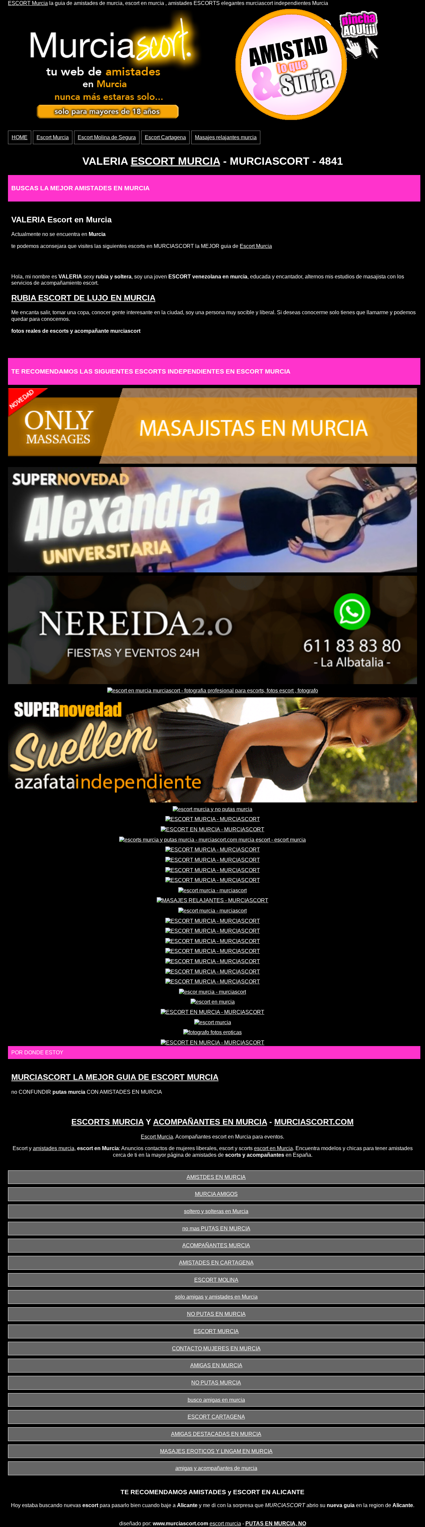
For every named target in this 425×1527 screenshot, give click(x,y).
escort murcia (225, 1523)
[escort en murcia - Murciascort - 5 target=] (213, 1002)
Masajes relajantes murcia (226, 137)
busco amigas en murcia (216, 1400)
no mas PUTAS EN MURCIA (216, 1228)
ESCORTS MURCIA (107, 1121)
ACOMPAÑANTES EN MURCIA (210, 1121)
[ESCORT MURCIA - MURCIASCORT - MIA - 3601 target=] (212, 971)
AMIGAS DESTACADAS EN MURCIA (216, 1434)
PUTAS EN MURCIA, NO (275, 1523)
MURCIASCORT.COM (314, 1121)
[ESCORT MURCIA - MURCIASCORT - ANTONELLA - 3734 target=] (212, 930)
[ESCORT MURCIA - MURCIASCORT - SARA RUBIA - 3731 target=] (212, 941)
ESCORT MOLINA (216, 1280)
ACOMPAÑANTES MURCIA (216, 1245)
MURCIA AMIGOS (216, 1194)
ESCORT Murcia (28, 3)
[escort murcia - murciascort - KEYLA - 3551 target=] (212, 890)
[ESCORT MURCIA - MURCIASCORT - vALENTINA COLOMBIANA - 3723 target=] (212, 849)
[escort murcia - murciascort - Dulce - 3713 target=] (212, 910)
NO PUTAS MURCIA (216, 1382)
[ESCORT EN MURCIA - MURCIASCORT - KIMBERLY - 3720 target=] (212, 1012)
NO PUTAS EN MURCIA (216, 1314)
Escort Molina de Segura (107, 137)
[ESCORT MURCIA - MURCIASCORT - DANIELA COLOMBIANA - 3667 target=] (212, 819)
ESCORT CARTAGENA (216, 1417)
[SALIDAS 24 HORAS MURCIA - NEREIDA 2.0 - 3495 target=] (212, 629)
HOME (20, 137)
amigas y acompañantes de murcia (216, 1468)
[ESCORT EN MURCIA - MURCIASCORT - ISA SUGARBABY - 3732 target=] (212, 1042)
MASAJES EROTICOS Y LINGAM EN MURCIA (216, 1451)
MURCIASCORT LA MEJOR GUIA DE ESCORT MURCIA (114, 1077)
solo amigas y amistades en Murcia (216, 1297)
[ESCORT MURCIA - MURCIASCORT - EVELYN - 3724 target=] (212, 859)
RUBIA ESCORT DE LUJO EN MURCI (80, 297)
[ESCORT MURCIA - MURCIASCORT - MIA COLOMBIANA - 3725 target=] (212, 961)
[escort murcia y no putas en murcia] (110, 66)
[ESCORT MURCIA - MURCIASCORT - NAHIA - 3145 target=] (212, 870)
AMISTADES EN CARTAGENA (216, 1262)
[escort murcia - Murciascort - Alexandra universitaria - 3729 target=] (212, 519)
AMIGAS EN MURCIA (216, 1365)
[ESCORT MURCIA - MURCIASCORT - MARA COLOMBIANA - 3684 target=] (212, 981)
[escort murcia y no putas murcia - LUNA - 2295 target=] (212, 809)
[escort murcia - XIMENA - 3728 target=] (212, 1022)
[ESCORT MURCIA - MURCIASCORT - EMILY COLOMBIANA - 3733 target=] (212, 951)
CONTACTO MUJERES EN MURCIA (216, 1348)
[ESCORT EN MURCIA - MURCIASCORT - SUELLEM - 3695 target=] (212, 749)
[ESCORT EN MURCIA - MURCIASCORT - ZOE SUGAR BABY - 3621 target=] (212, 829)
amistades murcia (53, 1148)
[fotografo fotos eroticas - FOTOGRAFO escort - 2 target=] (212, 1032)
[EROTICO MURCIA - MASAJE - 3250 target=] (212, 425)
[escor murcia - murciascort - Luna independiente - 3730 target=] (212, 991)
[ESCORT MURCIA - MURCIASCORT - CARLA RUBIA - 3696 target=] (212, 920)
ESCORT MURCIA (175, 161)
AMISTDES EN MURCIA (216, 1177)
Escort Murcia (53, 137)
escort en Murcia (273, 1148)
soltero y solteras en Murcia (216, 1211)
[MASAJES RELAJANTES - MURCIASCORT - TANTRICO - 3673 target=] (212, 900)
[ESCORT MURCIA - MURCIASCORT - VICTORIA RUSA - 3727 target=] (212, 880)
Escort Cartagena (165, 137)
